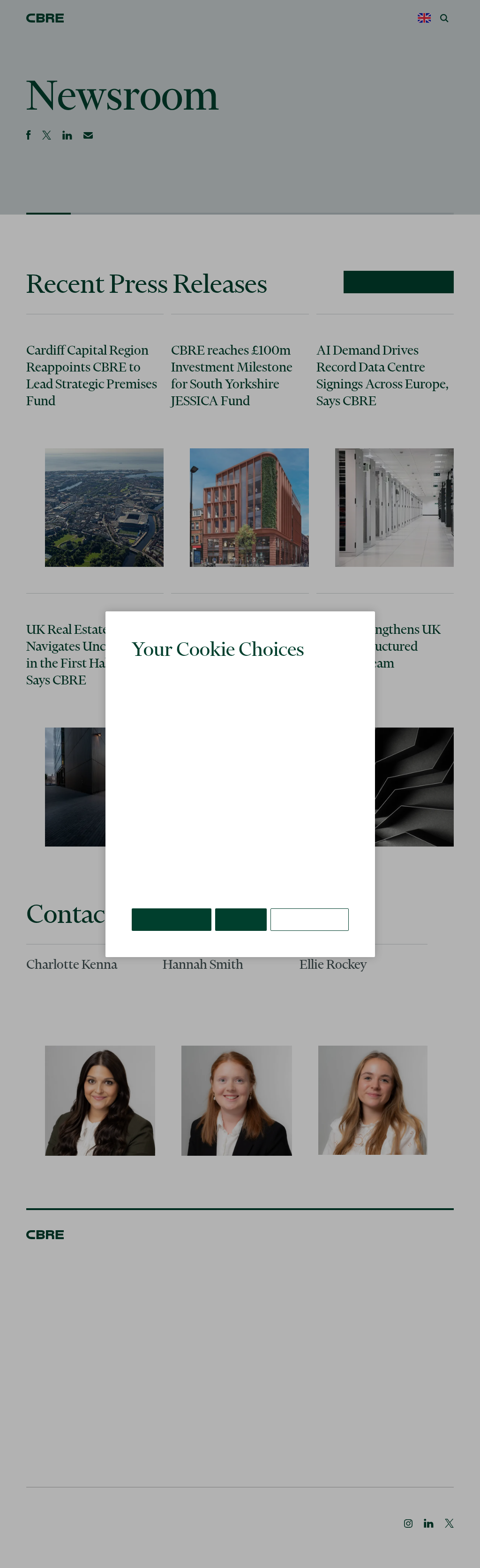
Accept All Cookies (172, 904)
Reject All (242, 904)
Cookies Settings (310, 904)
